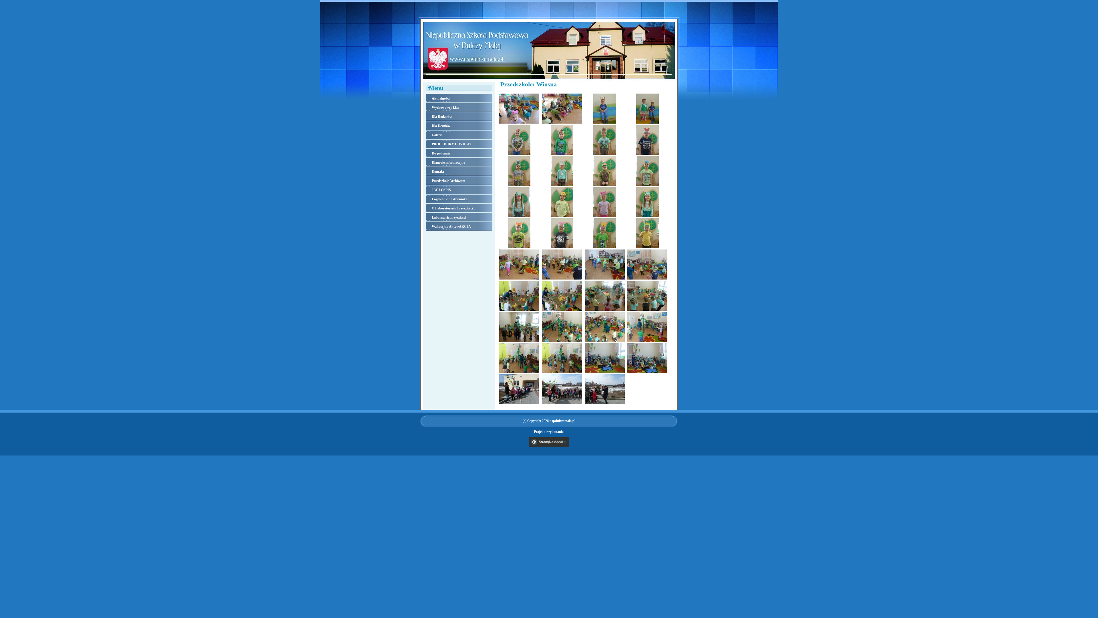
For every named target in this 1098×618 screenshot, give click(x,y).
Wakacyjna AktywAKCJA (451, 227)
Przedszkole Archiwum (448, 181)
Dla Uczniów (441, 126)
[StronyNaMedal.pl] (549, 445)
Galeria (437, 135)
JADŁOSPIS (441, 190)
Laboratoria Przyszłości (449, 217)
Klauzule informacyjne (448, 163)
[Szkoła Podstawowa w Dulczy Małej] (549, 80)
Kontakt (438, 172)
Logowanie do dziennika (450, 199)
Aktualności (440, 98)
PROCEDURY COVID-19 (451, 144)
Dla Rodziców (442, 117)
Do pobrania (441, 153)
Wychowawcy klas (445, 108)
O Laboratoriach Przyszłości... (454, 208)
